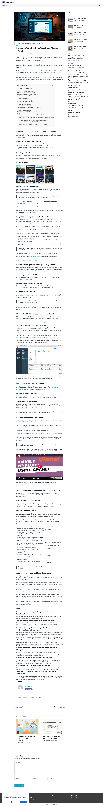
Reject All (15, 802)
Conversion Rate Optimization (75, 58)
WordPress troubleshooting (35, 697)
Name (17, 778)
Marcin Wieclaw (22, 742)
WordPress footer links (84, 96)
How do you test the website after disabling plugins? (30, 123)
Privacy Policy (74, 795)
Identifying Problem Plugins (25, 110)
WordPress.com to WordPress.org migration (75, 89)
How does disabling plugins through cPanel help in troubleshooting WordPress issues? (37, 117)
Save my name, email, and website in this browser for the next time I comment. (33, 781)
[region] (15, 798)
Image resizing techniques (72, 67)
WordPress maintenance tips (22, 697)
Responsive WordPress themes (78, 71)
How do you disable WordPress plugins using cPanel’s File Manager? (33, 120)
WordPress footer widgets (74, 98)
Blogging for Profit (72, 57)
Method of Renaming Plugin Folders (25, 105)
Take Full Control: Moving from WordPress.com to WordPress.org (26, 738)
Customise (8, 802)
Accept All (23, 802)
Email (34, 778)
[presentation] (27, 726)
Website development (77, 80)
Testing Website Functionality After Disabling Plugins (29, 107)
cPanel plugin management (22, 695)
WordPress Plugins (74, 100)
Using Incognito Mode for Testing (26, 108)
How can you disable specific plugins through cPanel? (30, 121)
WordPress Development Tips (75, 94)
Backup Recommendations (25, 98)
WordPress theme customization (75, 108)
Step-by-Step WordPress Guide (83, 76)
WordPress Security (73, 101)
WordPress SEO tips (73, 103)
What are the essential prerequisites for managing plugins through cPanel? (34, 118)
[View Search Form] (100, 5)
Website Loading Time (73, 84)
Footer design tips (77, 63)
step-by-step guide (73, 76)
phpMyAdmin (22, 582)
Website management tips (74, 85)
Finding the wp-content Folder (26, 102)
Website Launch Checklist (81, 82)
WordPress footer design (74, 96)
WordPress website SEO (82, 116)
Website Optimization (73, 87)
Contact (100, 2)
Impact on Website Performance (26, 91)
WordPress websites (73, 116)
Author (19, 126)
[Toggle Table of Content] (52, 85)
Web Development (72, 77)
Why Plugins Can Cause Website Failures (28, 89)
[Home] (16, 43)
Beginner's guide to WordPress (76, 55)
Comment (18, 762)
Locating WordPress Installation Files (27, 97)
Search (70, 12)
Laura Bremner (20, 53)
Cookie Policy (74, 797)
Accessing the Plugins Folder (25, 104)
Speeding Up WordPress (82, 74)
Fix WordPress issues (46, 695)
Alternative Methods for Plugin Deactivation (27, 111)
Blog (95, 2)
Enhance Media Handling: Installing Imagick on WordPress (54, 706)
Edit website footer (71, 63)
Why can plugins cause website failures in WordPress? (30, 116)
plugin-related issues (35, 256)
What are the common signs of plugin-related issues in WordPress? (33, 114)
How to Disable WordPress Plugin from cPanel (28, 100)
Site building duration (71, 74)
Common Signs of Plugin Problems (26, 88)
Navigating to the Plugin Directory (25, 101)
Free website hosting (74, 65)
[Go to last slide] (18, 732)
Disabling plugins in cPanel (34, 695)
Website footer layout (71, 82)
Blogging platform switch (82, 57)
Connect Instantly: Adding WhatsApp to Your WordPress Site (25, 706)
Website (51, 778)
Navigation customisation (72, 69)
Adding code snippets (71, 53)
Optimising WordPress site (81, 69)
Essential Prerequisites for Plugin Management (28, 94)
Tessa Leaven (28, 686)
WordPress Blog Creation (74, 90)
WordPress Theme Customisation (76, 105)
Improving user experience (81, 67)
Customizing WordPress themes (76, 62)
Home (3, 5)
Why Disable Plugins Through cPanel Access (27, 92)
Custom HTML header (71, 60)
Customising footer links (79, 60)
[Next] (61, 732)
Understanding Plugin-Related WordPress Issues (28, 87)
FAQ (19, 113)
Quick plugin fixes (55, 695)
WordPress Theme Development (74, 114)
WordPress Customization (76, 92)
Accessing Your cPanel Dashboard (26, 95)
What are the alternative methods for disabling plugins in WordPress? (33, 124)
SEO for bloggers (83, 72)
